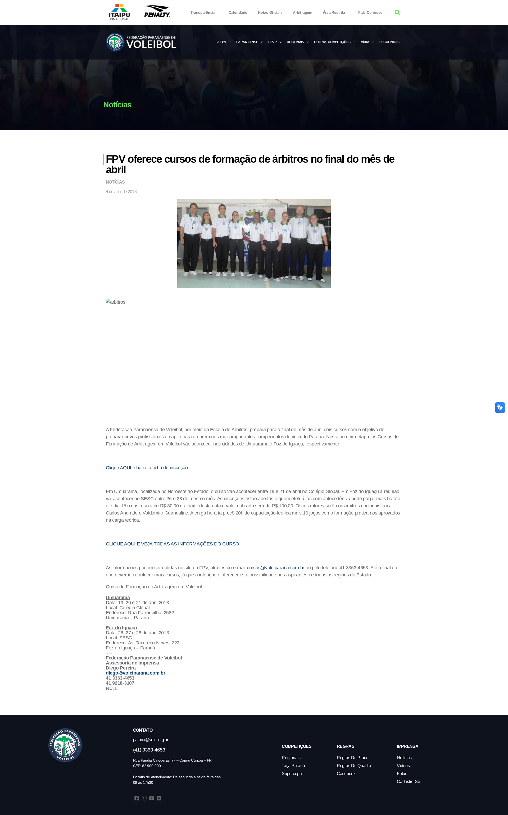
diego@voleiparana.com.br (135, 673)
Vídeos (403, 765)
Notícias (115, 182)
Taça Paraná (293, 765)
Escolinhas (389, 42)
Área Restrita (334, 12)
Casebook (346, 773)
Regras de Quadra (354, 765)
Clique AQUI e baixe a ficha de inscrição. (147, 467)
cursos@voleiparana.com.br (275, 567)
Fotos (402, 773)
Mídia (365, 42)
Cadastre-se (408, 781)
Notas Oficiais (270, 12)
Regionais (295, 42)
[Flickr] (159, 798)
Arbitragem (302, 12)
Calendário (238, 12)
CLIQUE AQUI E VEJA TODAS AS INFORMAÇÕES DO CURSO (172, 544)
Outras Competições (332, 42)
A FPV (221, 42)
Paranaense (247, 42)
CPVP (272, 42)
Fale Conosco (370, 12)
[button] (397, 12)
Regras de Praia (352, 757)
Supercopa (292, 773)
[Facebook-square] (136, 798)
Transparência (202, 12)
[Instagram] (144, 798)
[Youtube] (151, 798)
